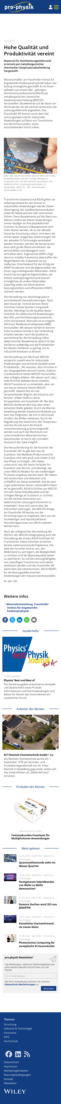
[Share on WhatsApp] (27, 620)
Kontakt (8, 1079)
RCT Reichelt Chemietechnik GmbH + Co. (29, 755)
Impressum (10, 1066)
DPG (6, 1037)
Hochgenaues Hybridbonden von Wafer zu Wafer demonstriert (36, 885)
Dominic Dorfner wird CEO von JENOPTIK (38, 906)
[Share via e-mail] (34, 620)
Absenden (48, 988)
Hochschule (11, 1041)
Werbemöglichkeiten (16, 1070)
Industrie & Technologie (18, 1028)
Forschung (10, 1024)
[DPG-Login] (50, 7)
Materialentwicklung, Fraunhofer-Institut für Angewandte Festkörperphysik (27, 607)
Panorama (10, 1033)
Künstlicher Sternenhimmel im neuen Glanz (36, 925)
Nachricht (36, 855)
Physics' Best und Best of (19, 680)
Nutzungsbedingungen (17, 1075)
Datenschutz (11, 1062)
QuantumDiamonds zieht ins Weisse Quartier (37, 864)
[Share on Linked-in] (19, 620)
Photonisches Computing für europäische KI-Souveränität (37, 944)
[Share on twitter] (12, 620)
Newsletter (10, 1083)
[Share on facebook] (5, 620)
